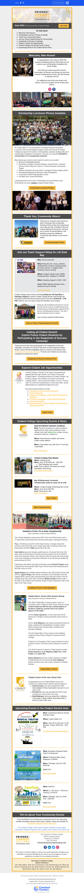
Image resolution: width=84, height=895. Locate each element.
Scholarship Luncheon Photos (42, 188)
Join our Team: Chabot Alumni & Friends (42, 323)
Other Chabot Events (42, 507)
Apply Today (47, 412)
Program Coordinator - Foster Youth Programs (47, 399)
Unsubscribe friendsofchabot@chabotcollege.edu (42, 879)
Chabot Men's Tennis (49, 669)
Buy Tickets (51, 498)
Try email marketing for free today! (42, 892)
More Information (40, 451)
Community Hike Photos (54, 242)
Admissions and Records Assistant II (43, 391)
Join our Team (43, 290)
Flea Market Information (43, 471)
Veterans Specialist (36, 401)
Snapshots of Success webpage (27, 352)
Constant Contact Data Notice (46, 881)
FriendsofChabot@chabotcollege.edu (42, 823)
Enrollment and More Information (56, 731)
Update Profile (33, 881)
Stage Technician (36, 393)
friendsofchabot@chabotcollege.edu (52, 842)
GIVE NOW (63, 26)
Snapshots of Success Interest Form (42, 359)
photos (34, 183)
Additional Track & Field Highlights (42, 588)
